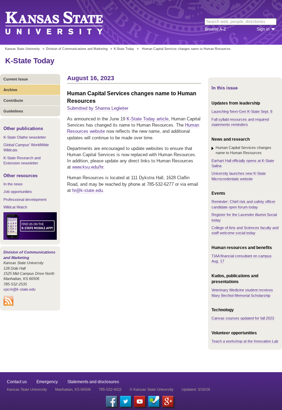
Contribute (13, 100)
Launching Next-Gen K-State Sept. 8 (241, 111)
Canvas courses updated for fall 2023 (242, 318)
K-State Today (124, 49)
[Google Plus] (167, 401)
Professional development (24, 199)
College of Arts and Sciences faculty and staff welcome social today (245, 230)
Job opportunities (17, 192)
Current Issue (15, 79)
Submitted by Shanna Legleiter (97, 108)
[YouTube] (139, 401)
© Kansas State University (152, 389)
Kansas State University (63, 22)
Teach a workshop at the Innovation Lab (244, 341)
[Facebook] (111, 401)
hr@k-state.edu (87, 190)
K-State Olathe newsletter (24, 137)
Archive (10, 90)
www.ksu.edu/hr (87, 167)
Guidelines (13, 111)
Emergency (47, 381)
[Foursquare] (153, 401)
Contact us (17, 381)
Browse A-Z (215, 29)
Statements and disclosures (93, 381)
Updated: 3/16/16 (196, 389)
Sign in (263, 29)
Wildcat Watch (15, 207)
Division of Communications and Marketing (77, 49)
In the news (13, 184)
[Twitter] (125, 401)
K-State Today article (148, 118)
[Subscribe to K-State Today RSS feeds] (8, 304)
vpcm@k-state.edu (19, 289)
